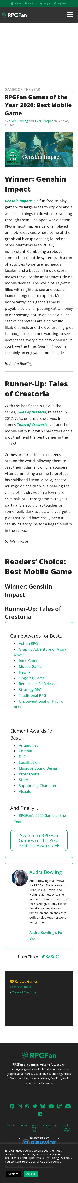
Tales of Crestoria (32, 424)
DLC (22, 756)
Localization (29, 762)
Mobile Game (30, 666)
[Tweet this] (43, 956)
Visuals (25, 791)
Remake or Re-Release (38, 683)
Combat (26, 750)
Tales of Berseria (31, 412)
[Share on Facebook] (48, 956)
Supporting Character (38, 785)
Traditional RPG (32, 695)
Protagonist (29, 774)
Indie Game (28, 660)
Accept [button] (30, 1174)
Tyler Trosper (44, 121)
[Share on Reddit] (52, 956)
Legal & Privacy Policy (66, 1128)
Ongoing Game (32, 678)
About (18, 3)
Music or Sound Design (38, 768)
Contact (32, 3)
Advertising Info (49, 1127)
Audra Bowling (18, 121)
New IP (25, 672)
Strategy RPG (30, 689)
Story (23, 779)
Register (62, 3)
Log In (47, 3)
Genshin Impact (18, 200)
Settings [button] (13, 1174)
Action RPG (28, 643)
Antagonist (28, 745)
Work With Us (35, 1128)
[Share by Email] (57, 956)
